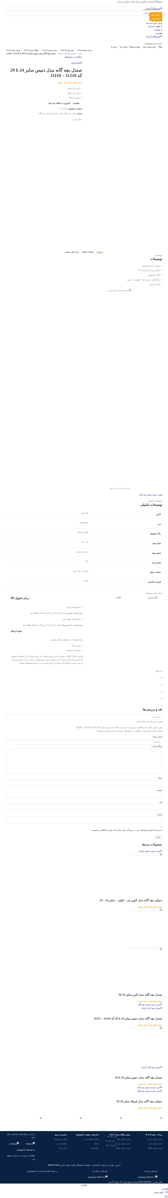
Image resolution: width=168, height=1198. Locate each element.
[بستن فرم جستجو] (164, 3)
